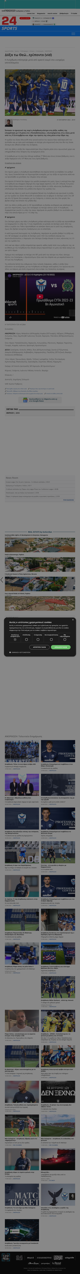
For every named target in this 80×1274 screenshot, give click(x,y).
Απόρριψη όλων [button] (39, 647)
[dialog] (40, 637)
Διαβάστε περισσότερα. (48, 630)
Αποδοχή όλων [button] (61, 647)
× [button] (73, 620)
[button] (19, 652)
